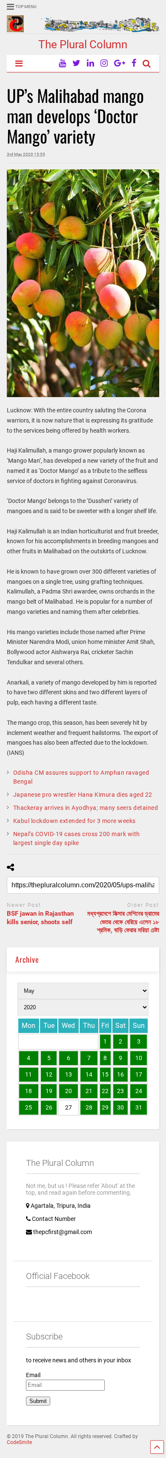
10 (138, 1058)
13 (68, 1074)
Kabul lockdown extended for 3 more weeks (74, 820)
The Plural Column (82, 44)
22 (105, 1091)
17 (138, 1074)
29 (105, 1107)
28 (89, 1107)
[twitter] (76, 63)
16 (120, 1074)
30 (120, 1107)
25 (28, 1107)
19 (49, 1091)
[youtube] (62, 63)
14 (89, 1074)
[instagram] (104, 63)
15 (105, 1074)
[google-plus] (119, 63)
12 (49, 1074)
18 (28, 1091)
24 (138, 1091)
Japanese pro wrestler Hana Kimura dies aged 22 (82, 794)
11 (28, 1074)
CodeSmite (19, 1442)
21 (89, 1091)
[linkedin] (90, 63)
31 (138, 1107)
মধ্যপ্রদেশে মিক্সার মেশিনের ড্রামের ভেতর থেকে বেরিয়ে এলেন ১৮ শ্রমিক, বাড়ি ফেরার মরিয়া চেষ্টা (123, 922)
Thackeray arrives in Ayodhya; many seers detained (85, 807)
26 (49, 1107)
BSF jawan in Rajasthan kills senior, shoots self (40, 918)
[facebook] (134, 63)
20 (68, 1091)
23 (120, 1091)
